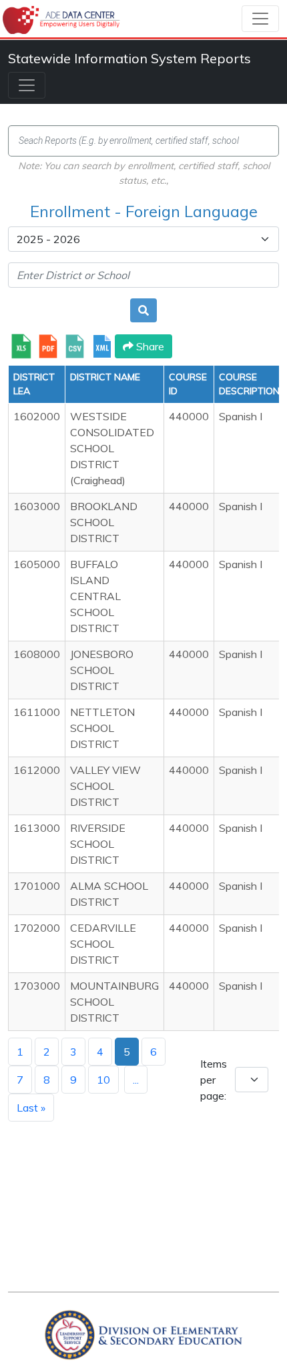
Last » (31, 1107)
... (136, 1079)
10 (103, 1079)
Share (148, 346)
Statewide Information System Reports (129, 58)
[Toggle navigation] (260, 18)
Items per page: (213, 1079)
